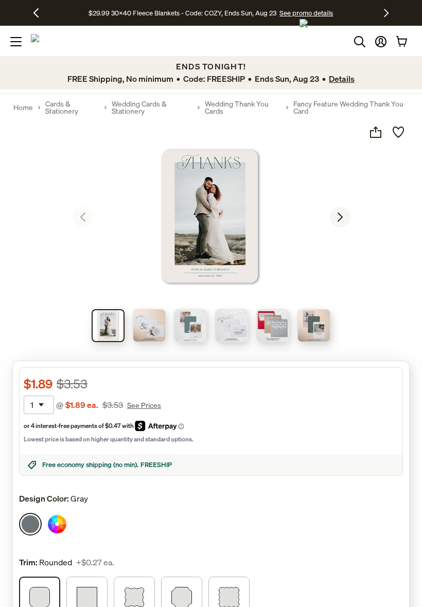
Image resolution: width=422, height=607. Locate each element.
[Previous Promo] (39, 12)
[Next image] (340, 217)
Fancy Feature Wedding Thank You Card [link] (348, 107)
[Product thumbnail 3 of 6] (190, 325)
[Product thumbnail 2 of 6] (149, 325)
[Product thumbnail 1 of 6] (108, 325)
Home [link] (23, 107)
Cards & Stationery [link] (61, 107)
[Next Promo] (386, 13)
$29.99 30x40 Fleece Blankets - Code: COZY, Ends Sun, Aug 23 (184, 12)
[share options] (375, 132)
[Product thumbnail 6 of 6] (313, 325)
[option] (30, 524)
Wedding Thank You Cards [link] (237, 107)
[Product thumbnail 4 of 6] (231, 325)
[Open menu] (16, 41)
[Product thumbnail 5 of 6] (272, 325)
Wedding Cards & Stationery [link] (139, 107)
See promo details (306, 12)
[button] (380, 41)
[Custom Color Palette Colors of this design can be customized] (57, 524)
